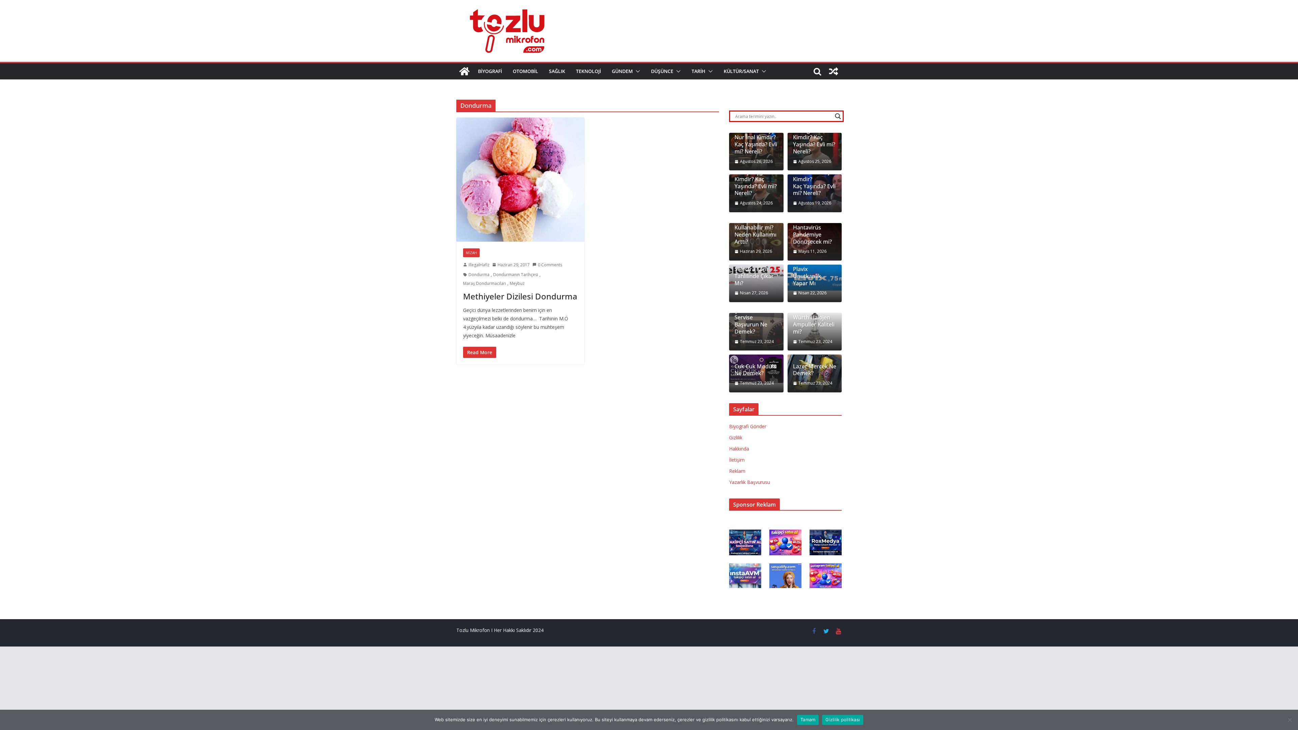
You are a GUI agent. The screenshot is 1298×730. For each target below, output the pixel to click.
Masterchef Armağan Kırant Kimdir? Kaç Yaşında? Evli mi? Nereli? (814, 137)
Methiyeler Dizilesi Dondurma (520, 296)
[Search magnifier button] (838, 116)
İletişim (737, 460)
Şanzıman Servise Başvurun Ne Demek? (751, 321)
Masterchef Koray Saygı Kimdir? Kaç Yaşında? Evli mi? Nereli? (756, 179)
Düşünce (662, 71)
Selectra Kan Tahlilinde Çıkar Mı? (754, 276)
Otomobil (525, 71)
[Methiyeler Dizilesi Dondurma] (520, 179)
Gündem (622, 71)
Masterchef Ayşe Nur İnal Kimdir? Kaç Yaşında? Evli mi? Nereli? (756, 141)
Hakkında (739, 448)
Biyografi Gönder (747, 426)
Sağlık (557, 71)
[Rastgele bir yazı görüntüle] (833, 71)
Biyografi (490, 71)
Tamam (807, 719)
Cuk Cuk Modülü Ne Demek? (756, 370)
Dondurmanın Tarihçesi (515, 274)
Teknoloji (588, 71)
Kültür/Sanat (741, 71)
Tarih (698, 71)
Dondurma (478, 274)
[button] (636, 71)
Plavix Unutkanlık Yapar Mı (807, 276)
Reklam (737, 471)
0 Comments (550, 265)
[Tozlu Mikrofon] (464, 71)
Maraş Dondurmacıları (484, 283)
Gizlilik (735, 437)
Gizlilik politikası (842, 719)
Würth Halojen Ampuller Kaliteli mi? (814, 324)
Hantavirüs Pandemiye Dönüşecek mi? (812, 234)
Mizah (471, 252)
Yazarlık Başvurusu (749, 482)
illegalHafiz (478, 265)
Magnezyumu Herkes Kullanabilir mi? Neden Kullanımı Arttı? (755, 227)
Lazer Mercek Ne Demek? (814, 370)
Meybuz (517, 283)
